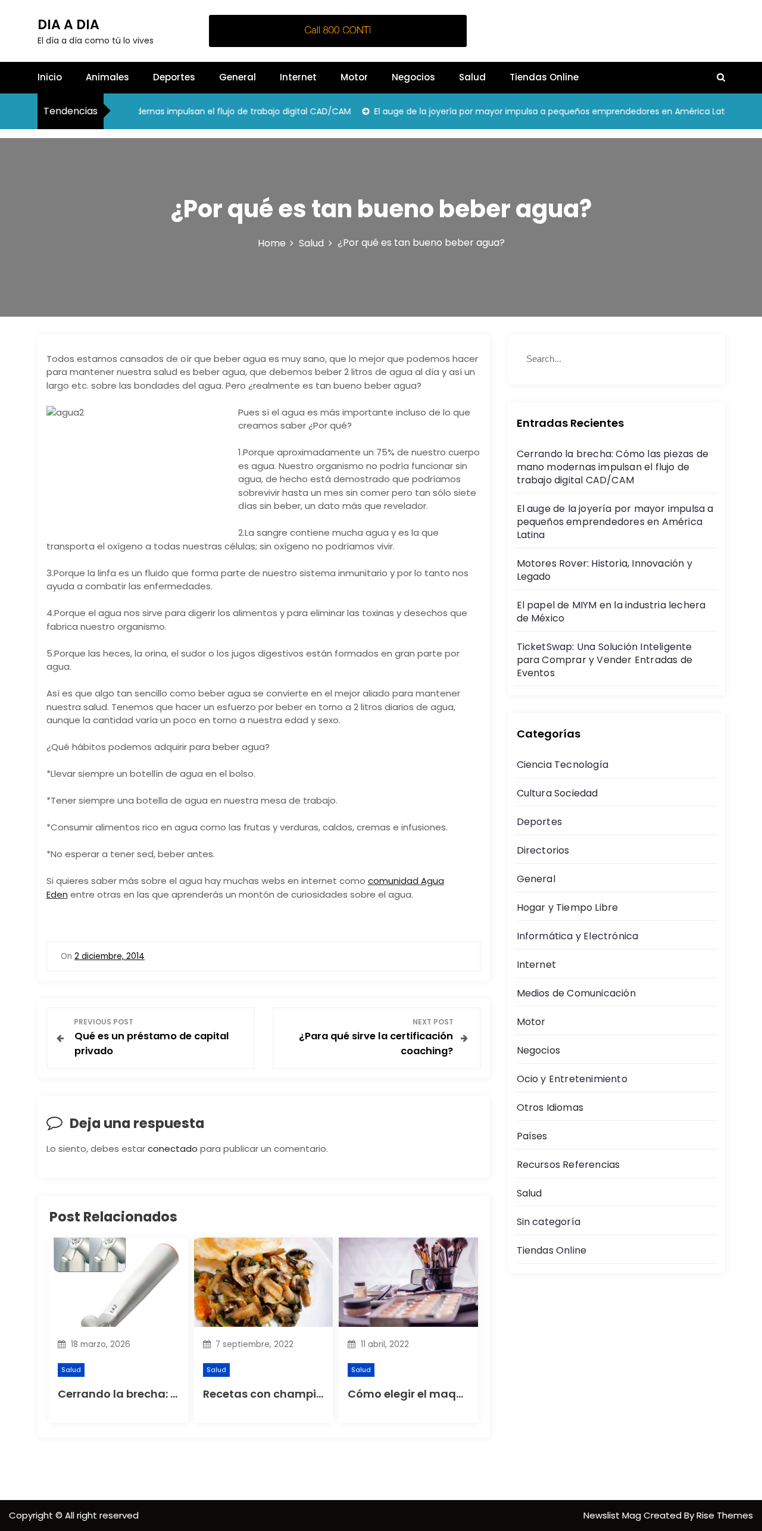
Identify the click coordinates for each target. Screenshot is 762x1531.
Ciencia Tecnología (563, 764)
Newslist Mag (613, 1515)
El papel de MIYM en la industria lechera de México (611, 611)
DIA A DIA (68, 24)
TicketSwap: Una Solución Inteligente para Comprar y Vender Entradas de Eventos (605, 660)
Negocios (413, 77)
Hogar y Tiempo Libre (568, 907)
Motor (354, 77)
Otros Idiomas (550, 1107)
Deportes (174, 77)
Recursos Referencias (568, 1164)
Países (532, 1136)
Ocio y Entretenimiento (572, 1079)
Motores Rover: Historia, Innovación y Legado (604, 570)
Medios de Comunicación (576, 993)
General (237, 77)
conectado (173, 1148)
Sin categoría (549, 1222)
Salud (472, 77)
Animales (107, 77)
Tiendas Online (544, 77)
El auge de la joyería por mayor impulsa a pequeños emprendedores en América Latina (537, 111)
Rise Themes (725, 1515)
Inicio (50, 77)
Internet (298, 77)
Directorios (543, 850)
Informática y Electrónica (578, 936)
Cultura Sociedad (557, 793)
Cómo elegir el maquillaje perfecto (443, 1393)
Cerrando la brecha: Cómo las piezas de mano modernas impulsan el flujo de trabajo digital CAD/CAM (613, 467)
